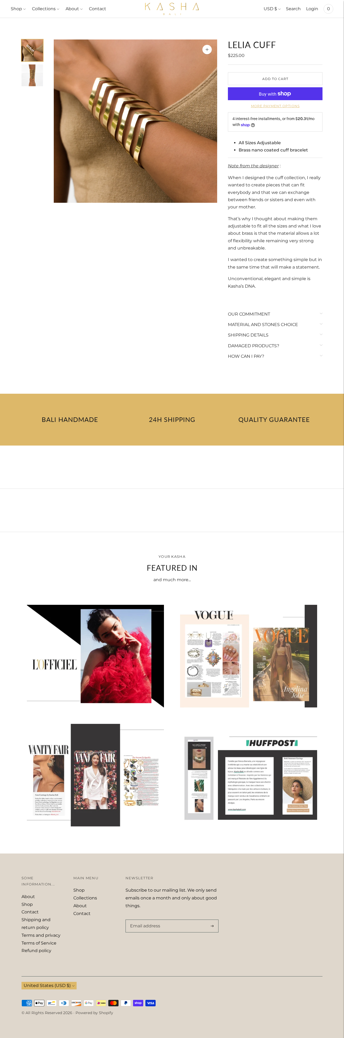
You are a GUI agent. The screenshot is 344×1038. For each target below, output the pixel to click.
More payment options (275, 106)
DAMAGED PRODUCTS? (253, 345)
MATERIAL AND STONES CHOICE (263, 324)
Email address (144, 919)
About (72, 8)
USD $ (270, 8)
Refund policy (36, 950)
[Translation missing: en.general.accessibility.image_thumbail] (32, 50)
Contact (97, 8)
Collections (44, 8)
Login (312, 8)
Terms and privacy (41, 935)
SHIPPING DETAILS (248, 335)
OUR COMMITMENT (249, 314)
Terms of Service (39, 943)
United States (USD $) (47, 985)
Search (293, 8)
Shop (16, 8)
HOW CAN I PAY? (246, 356)
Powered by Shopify (94, 1012)
